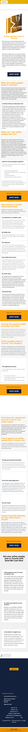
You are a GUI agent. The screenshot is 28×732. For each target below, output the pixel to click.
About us (14, 707)
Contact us (14, 709)
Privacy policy (9, 717)
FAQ (22, 717)
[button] (26, 2)
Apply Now (14, 730)
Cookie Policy (14, 711)
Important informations (14, 715)
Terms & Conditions (14, 713)
